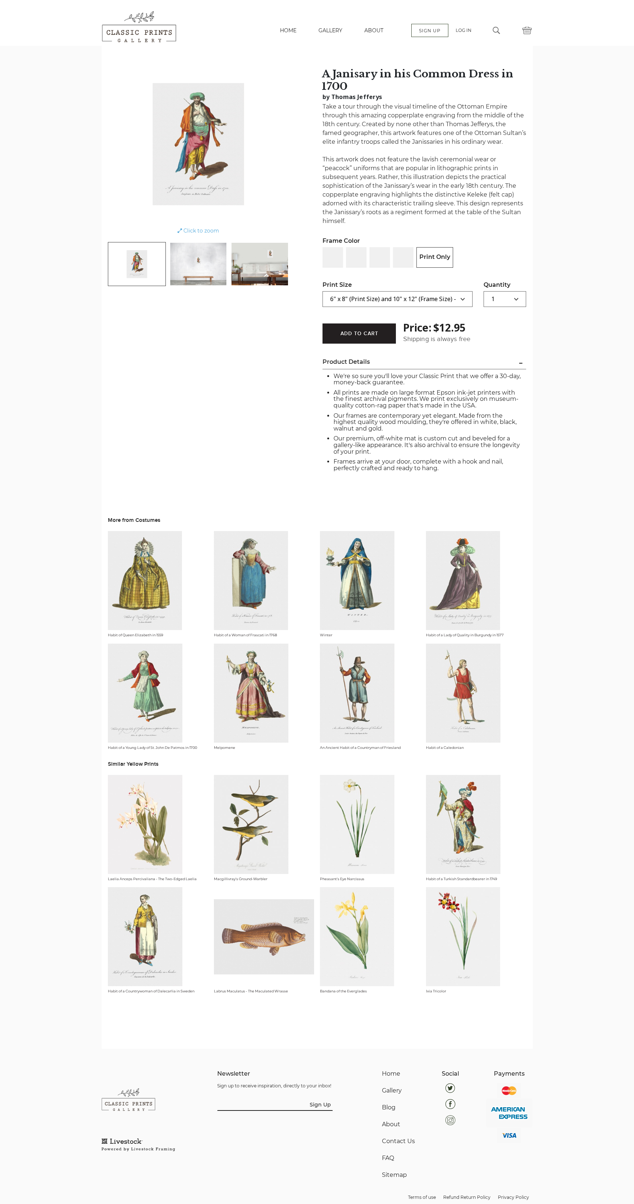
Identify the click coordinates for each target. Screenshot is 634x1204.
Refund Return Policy (467, 1197)
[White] (333, 257)
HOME (288, 30)
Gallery (392, 1091)
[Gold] (379, 257)
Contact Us (398, 1141)
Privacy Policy (513, 1197)
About (391, 1124)
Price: (417, 327)
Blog (389, 1107)
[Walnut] (403, 257)
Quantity (497, 284)
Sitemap (394, 1175)
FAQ (388, 1158)
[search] (496, 30)
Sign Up (320, 1104)
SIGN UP (430, 30)
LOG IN (463, 30)
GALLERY (330, 30)
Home (391, 1074)
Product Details (346, 361)
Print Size (337, 284)
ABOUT (373, 30)
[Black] (356, 257)
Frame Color (341, 240)
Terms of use (422, 1197)
